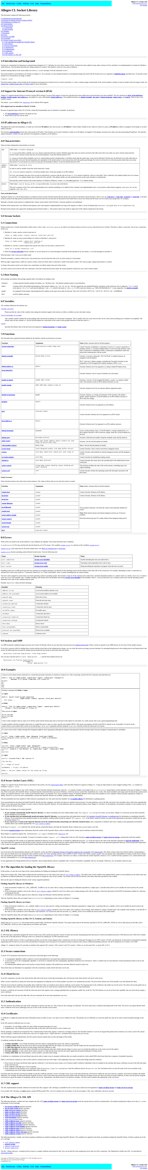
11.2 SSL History (7, 44)
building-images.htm (15, 84)
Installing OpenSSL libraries (98, 816)
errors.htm (62, 548)
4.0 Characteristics (6, 24)
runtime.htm (4, 84)
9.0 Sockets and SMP (7, 36)
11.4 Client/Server (7, 47)
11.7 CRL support (7, 53)
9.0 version (143, 5)
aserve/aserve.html (57, 785)
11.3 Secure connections (9, 46)
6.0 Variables (5, 31)
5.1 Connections (7, 27)
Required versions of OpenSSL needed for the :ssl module (71, 852)
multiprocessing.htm (81, 645)
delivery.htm (29, 84)
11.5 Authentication (8, 49)
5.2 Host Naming (7, 29)
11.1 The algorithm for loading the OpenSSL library (18, 42)
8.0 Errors (4, 35)
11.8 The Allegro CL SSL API (11, 55)
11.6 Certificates (7, 51)
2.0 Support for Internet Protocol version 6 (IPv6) (16, 20)
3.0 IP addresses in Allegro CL (10, 22)
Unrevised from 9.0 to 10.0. (139, 3)
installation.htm (114, 816)
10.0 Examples (5, 38)
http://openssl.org (47, 855)
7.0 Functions (5, 33)
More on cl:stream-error (49, 548)
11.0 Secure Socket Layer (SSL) (11, 40)
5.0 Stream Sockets (7, 26)
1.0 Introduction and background (11, 18)
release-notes (99, 852)
